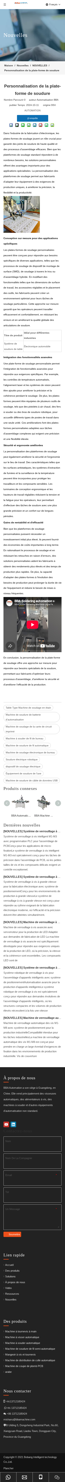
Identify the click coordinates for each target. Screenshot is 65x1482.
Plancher (8, 1468)
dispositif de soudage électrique (23, 766)
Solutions (10, 1276)
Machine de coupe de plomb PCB (24, 1366)
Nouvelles (10, 1299)
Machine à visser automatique (22, 1337)
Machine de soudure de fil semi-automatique (30, 1348)
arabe (8, 1371)
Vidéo (8, 1287)
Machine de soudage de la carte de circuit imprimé (29, 729)
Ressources (12, 1293)
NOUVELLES (13, 831)
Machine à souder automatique (22, 1342)
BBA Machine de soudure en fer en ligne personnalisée (44, 815)
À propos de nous (15, 1282)
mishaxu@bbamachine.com (19, 1419)
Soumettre (14, 1234)
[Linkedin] (13, 1124)
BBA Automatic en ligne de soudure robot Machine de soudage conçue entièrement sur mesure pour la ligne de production (21, 815)
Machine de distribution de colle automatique (30, 1360)
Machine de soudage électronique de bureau (30, 752)
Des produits (12, 1270)
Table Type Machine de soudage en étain (28, 707)
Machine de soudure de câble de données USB (32, 780)
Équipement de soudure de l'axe (23, 773)
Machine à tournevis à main (20, 1331)
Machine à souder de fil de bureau (24, 738)
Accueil (9, 1264)
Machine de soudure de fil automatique (27, 745)
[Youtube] (6, 1124)
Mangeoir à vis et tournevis (20, 1354)
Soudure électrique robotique (22, 759)
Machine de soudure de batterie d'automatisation (23, 717)
